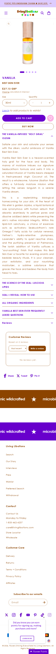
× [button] (44, 617)
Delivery (10, 556)
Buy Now (28, 126)
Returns (10, 562)
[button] (6, 13)
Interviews (11, 468)
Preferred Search (15, 488)
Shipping (5, 92)
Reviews (7, 322)
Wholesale (11, 537)
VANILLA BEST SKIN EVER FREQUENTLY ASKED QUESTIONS (23, 312)
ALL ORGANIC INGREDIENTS (18, 302)
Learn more (27, 638)
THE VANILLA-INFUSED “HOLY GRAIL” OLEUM (23, 136)
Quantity (33, 97)
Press (8, 475)
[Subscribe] (44, 602)
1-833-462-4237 (14, 522)
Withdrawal (12, 495)
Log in (5, 110)
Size (4, 97)
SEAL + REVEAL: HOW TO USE (18, 294)
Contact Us (12, 513)
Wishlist (10, 481)
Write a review (37, 348)
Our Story (11, 461)
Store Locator (13, 532)
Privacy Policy (13, 576)
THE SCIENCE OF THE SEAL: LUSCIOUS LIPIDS (23, 284)
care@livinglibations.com (20, 527)
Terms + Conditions (16, 569)
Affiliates (10, 583)
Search (10, 454)
